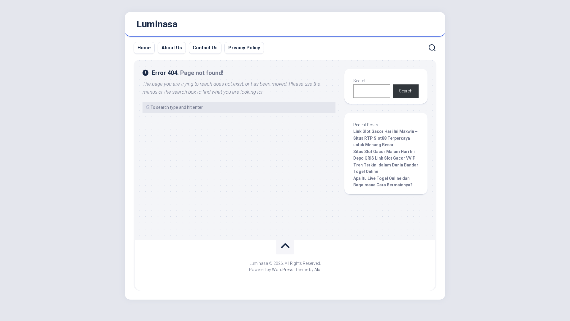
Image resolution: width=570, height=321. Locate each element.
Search (360, 80)
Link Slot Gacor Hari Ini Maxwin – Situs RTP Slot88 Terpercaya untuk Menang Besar (385, 138)
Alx (317, 269)
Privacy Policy (244, 48)
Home (144, 48)
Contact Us (205, 48)
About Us (172, 48)
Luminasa (157, 24)
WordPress (282, 269)
